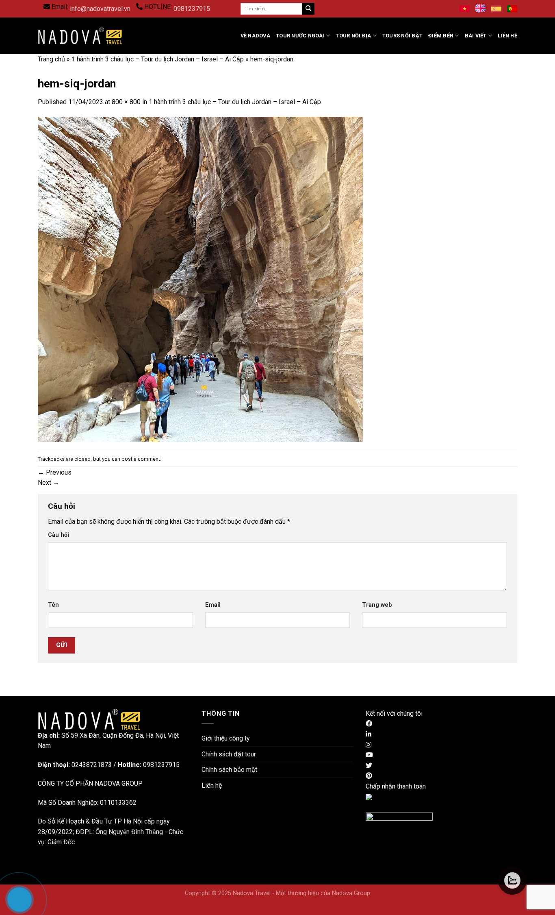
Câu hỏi (58, 535)
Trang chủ (51, 59)
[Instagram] (368, 745)
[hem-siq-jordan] (200, 279)
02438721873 (92, 765)
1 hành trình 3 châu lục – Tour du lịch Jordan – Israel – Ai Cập (158, 59)
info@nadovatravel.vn (100, 9)
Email (213, 604)
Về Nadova (255, 36)
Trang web (377, 604)
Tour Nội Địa (353, 36)
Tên (53, 604)
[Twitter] (369, 765)
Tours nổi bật (402, 36)
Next (48, 482)
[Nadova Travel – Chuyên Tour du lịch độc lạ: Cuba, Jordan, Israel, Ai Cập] (89, 719)
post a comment (140, 459)
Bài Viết (476, 36)
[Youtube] (369, 755)
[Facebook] (369, 724)
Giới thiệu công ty (226, 738)
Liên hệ (507, 36)
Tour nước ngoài (300, 36)
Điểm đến (440, 36)
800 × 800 (126, 102)
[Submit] (308, 9)
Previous (55, 472)
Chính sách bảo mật (229, 769)
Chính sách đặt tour (229, 754)
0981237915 (191, 9)
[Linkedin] (368, 734)
